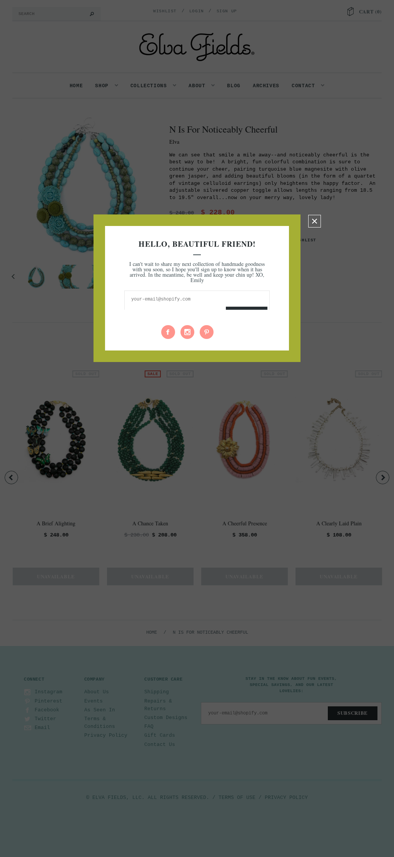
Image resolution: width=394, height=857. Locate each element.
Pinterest (207, 332)
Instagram (187, 332)
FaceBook (168, 332)
